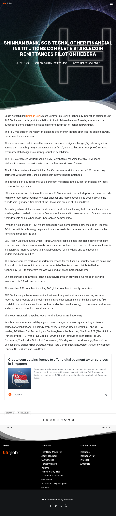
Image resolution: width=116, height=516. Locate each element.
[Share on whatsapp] (61, 420)
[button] (111, 3)
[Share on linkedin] (58, 420)
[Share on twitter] (47, 420)
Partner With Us (49, 463)
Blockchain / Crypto (50, 63)
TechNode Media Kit (51, 452)
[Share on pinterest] (54, 420)
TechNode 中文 (87, 456)
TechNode (85, 452)
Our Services (47, 460)
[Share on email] (72, 420)
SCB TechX (10, 413)
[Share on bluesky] (65, 420)
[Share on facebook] (43, 420)
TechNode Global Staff (87, 63)
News (64, 63)
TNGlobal (84, 460)
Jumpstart (85, 463)
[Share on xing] (69, 420)
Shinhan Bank (33, 115)
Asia (37, 63)
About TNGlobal (49, 456)
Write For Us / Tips (50, 471)
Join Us (45, 467)
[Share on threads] (50, 420)
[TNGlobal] (7, 4)
